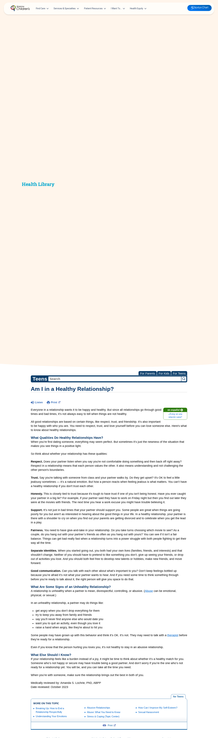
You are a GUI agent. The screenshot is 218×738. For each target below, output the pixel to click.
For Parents (147, 373)
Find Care (40, 8)
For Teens (179, 373)
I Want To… (116, 8)
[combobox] (114, 378)
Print (54, 402)
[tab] (178, 696)
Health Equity (136, 8)
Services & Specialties (65, 8)
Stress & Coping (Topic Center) (103, 716)
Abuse (149, 591)
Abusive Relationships (98, 707)
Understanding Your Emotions (51, 716)
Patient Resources (93, 8)
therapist (172, 635)
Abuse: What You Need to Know (103, 712)
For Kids (164, 373)
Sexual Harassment (148, 712)
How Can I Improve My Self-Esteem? (157, 707)
